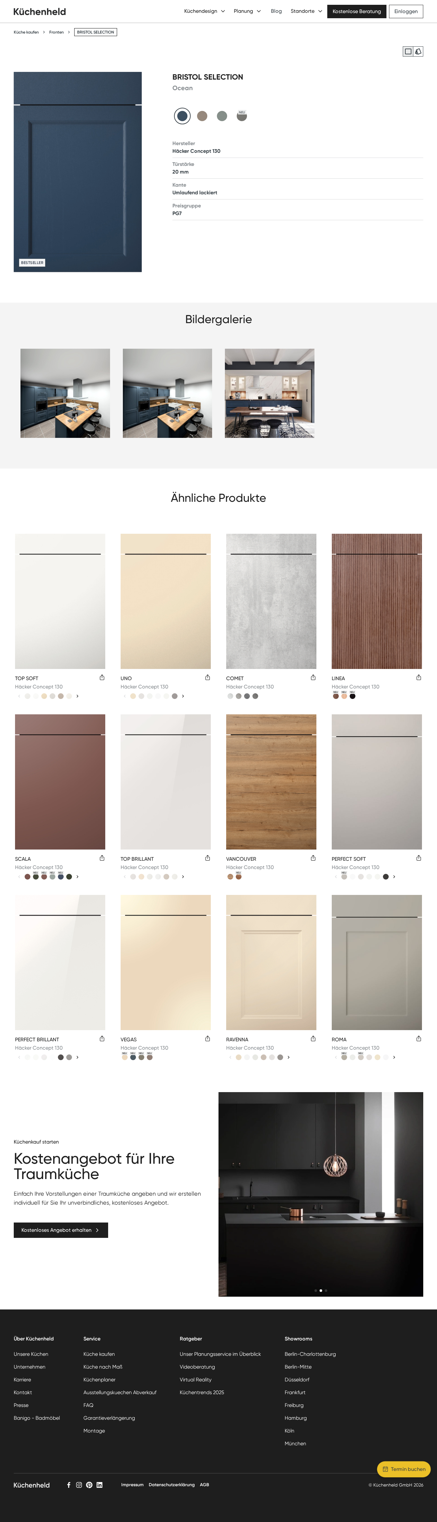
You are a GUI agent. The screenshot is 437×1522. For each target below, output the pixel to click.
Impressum (132, 1484)
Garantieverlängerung (109, 1418)
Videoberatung (197, 1367)
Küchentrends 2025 (202, 1392)
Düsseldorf (297, 1380)
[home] (40, 11)
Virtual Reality (195, 1380)
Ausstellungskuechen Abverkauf (119, 1392)
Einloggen (406, 11)
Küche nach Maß (102, 1367)
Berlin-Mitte (298, 1367)
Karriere (22, 1380)
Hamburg (296, 1418)
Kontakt (23, 1392)
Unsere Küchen (31, 1354)
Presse (21, 1405)
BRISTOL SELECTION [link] (95, 32)
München (295, 1443)
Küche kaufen (26, 32)
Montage (94, 1431)
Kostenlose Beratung (357, 11)
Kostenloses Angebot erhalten (56, 1230)
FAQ (88, 1405)
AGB (204, 1484)
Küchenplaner (99, 1380)
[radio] (408, 51)
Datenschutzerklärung (172, 1484)
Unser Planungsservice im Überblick (220, 1354)
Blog (276, 11)
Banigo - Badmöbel (37, 1418)
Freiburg (294, 1405)
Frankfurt (295, 1392)
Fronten (56, 32)
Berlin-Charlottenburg (310, 1354)
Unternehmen (29, 1367)
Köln (289, 1431)
